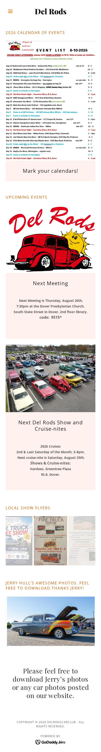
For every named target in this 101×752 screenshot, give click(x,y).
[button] (12, 11)
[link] (50, 11)
